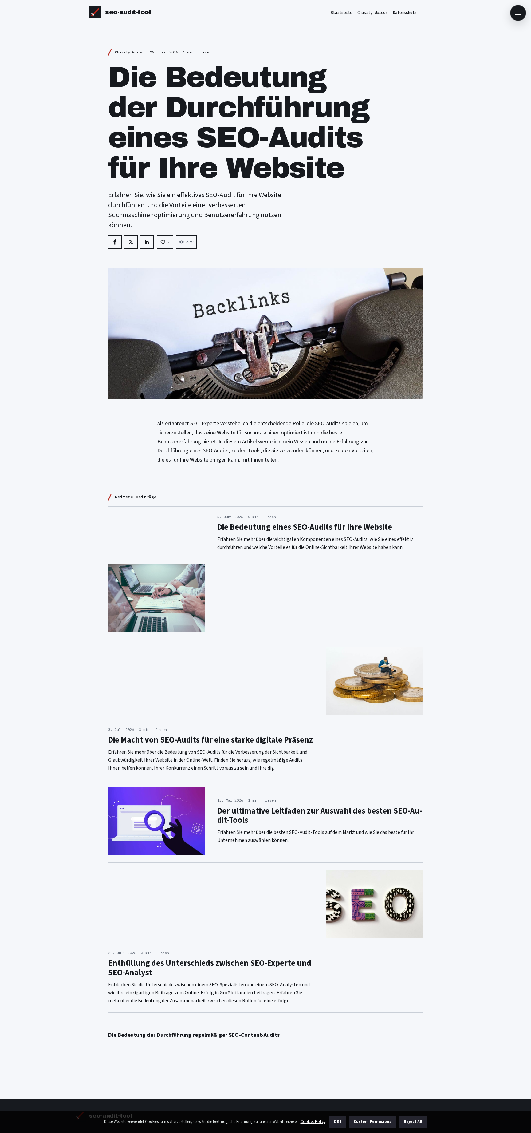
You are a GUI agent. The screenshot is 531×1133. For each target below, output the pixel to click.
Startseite (341, 12)
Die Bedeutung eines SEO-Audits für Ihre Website (304, 527)
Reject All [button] (413, 1121)
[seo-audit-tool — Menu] (518, 13)
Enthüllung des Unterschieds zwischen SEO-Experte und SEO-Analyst (209, 968)
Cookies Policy (313, 1121)
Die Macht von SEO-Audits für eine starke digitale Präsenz (210, 740)
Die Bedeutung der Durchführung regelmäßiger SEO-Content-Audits (194, 1035)
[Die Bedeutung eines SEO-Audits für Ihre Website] (156, 598)
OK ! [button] (337, 1121)
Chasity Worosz (372, 12)
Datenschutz (405, 12)
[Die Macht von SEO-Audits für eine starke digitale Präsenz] (374, 680)
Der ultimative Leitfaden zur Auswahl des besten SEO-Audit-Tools (319, 815)
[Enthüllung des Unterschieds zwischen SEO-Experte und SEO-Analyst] (374, 904)
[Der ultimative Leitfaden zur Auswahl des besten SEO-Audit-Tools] (156, 821)
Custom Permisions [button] (372, 1121)
